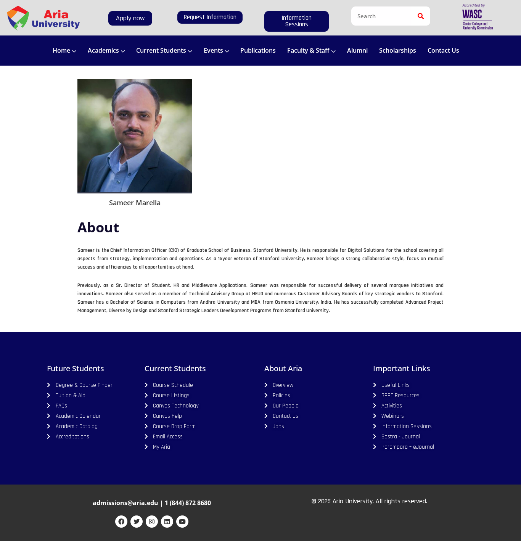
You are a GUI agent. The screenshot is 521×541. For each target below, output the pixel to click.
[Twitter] (136, 521)
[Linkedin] (167, 521)
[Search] (420, 16)
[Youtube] (182, 521)
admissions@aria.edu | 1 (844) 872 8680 (152, 503)
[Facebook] (121, 521)
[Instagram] (152, 521)
